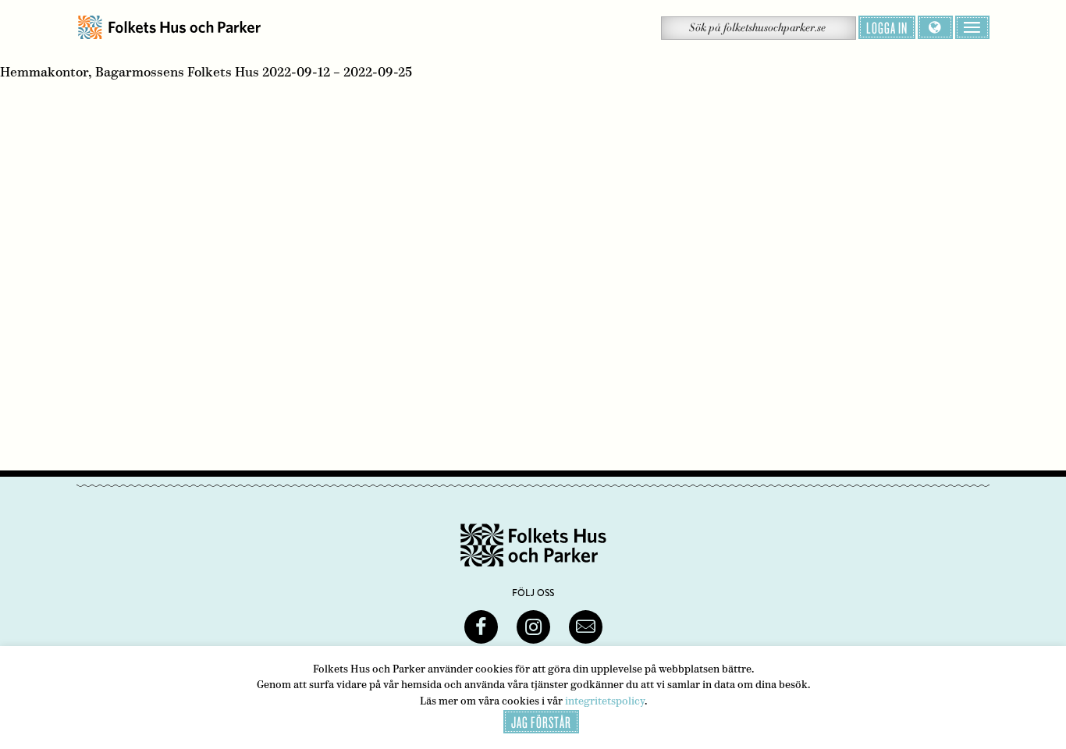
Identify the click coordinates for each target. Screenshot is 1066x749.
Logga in (887, 27)
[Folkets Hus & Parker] (169, 28)
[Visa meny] (972, 27)
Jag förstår (541, 722)
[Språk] (935, 27)
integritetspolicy (605, 701)
